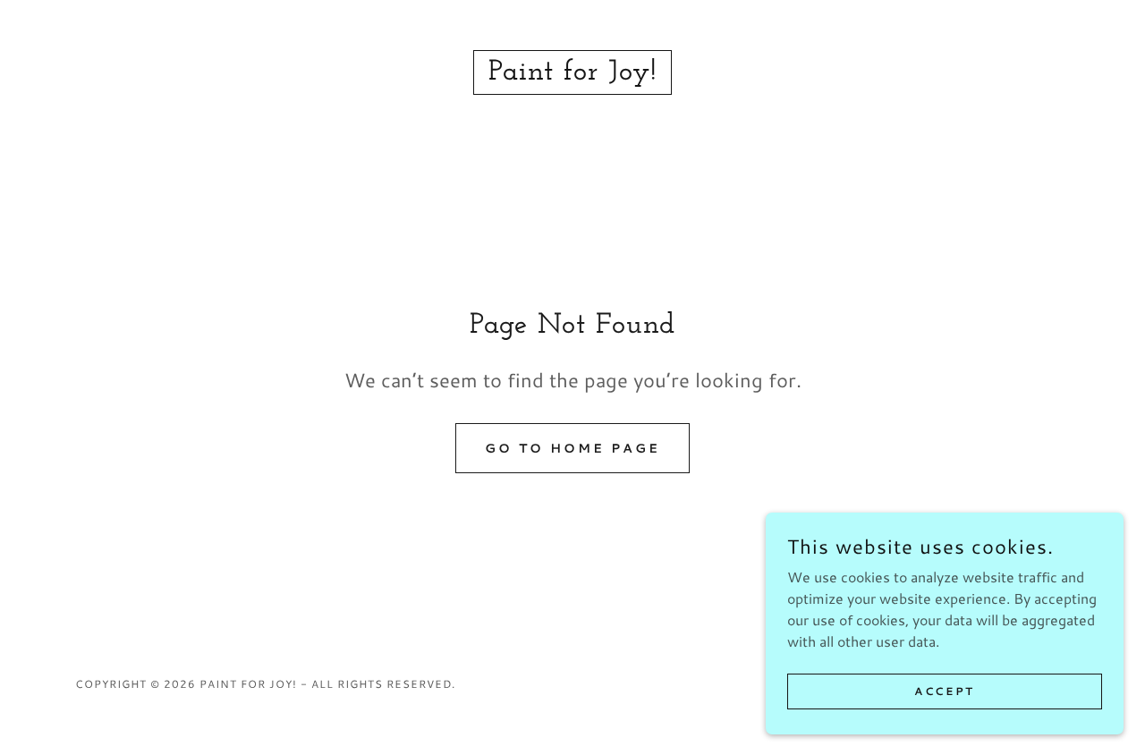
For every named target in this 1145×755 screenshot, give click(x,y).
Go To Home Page (572, 448)
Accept (944, 691)
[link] (572, 74)
